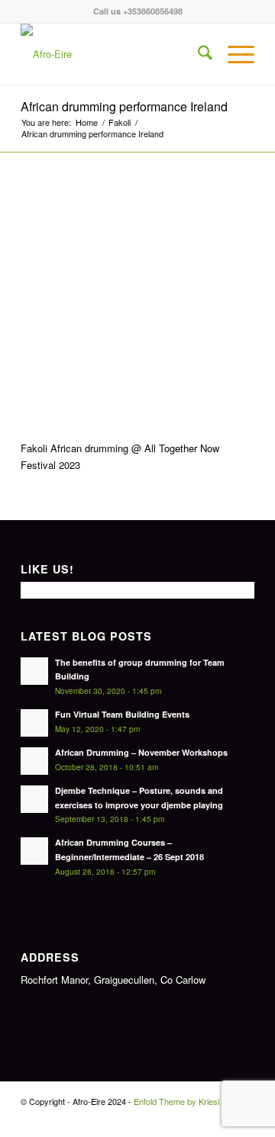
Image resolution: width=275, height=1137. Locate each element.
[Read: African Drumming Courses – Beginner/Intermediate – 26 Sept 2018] (34, 851)
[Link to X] (220, 1117)
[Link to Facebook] (197, 1117)
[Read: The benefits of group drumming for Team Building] (34, 671)
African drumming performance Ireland (124, 106)
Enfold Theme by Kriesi (176, 1101)
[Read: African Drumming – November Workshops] (34, 761)
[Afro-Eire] (114, 54)
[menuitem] (197, 54)
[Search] (197, 54)
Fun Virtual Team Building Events (122, 714)
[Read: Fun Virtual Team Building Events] (34, 723)
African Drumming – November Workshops (141, 752)
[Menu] (233, 54)
